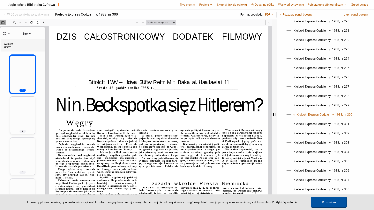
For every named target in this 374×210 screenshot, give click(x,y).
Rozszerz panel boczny (297, 14)
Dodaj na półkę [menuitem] (264, 4)
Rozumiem (329, 202)
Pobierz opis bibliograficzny (325, 4)
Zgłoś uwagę (359, 4)
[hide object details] (274, 114)
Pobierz (204, 4)
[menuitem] (321, 21)
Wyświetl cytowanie (291, 4)
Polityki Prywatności (285, 202)
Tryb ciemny (187, 4)
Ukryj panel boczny (356, 14)
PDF (267, 14)
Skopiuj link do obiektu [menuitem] (232, 4)
